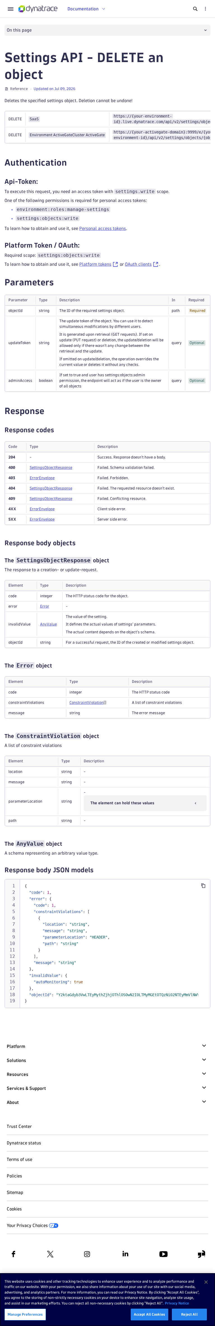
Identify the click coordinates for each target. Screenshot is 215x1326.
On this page (19, 30)
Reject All (189, 1314)
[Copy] (203, 885)
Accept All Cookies (149, 1314)
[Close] (206, 1282)
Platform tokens (95, 264)
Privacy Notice (177, 1303)
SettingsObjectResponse (51, 467)
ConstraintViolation (86, 702)
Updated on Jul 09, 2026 (54, 89)
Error (44, 606)
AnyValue (48, 624)
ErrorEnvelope (42, 478)
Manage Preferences (25, 1314)
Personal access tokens (102, 228)
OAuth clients (138, 264)
